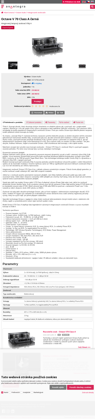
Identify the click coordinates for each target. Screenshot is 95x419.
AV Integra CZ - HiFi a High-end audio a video (15, 6)
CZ (88, 2)
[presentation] (12, 122)
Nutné (6, 392)
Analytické (26, 392)
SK (92, 2)
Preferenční (16, 392)
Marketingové (38, 392)
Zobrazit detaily (88, 392)
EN (83, 2)
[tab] (12, 122)
